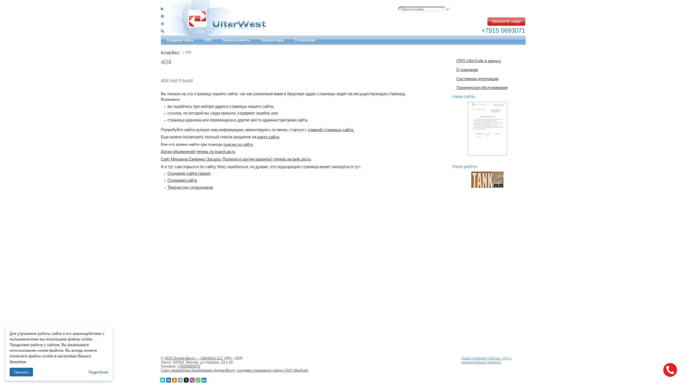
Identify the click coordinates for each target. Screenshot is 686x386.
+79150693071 (188, 366)
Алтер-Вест (170, 52)
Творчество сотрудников (190, 187)
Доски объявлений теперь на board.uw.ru (198, 151)
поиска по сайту (237, 144)
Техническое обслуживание (482, 87)
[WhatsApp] (198, 380)
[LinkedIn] (204, 380)
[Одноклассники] (174, 380)
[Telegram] (180, 380)
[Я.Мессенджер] (162, 380)
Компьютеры (272, 40)
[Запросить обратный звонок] (670, 370)
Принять (21, 372)
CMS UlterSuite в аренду (478, 60)
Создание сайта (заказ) (189, 173)
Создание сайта (179, 40)
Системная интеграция (477, 78)
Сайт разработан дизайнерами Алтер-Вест (198, 370)
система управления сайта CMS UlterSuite (272, 370)
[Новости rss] (162, 9)
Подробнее (98, 372)
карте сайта (268, 137)
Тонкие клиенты (236, 40)
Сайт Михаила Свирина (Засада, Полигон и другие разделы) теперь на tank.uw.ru (236, 159)
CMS (208, 40)
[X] (186, 380)
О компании (304, 40)
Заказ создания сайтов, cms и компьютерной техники (486, 360)
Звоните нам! (506, 21)
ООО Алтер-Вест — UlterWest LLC (194, 358)
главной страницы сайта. (331, 129)
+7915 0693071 (503, 30)
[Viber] (192, 380)
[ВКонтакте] (168, 380)
